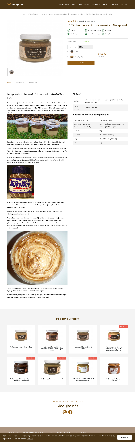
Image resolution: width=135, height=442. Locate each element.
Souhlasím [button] (124, 437)
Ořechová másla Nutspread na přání (54, 14)
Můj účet (114, 4)
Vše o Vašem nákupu (30, 432)
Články (79, 4)
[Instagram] (65, 412)
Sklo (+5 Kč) (79, 57)
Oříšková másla (33, 14)
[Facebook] (70, 412)
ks (76, 47)
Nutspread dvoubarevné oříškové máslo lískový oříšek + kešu (91, 14)
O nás (73, 4)
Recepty (87, 4)
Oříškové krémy (63, 4)
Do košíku (81, 63)
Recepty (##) (33, 83)
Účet (75, 432)
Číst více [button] (30, 439)
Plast (76, 51)
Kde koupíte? (96, 4)
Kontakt (105, 4)
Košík (68, 432)
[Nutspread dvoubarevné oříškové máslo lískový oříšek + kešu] (11, 72)
